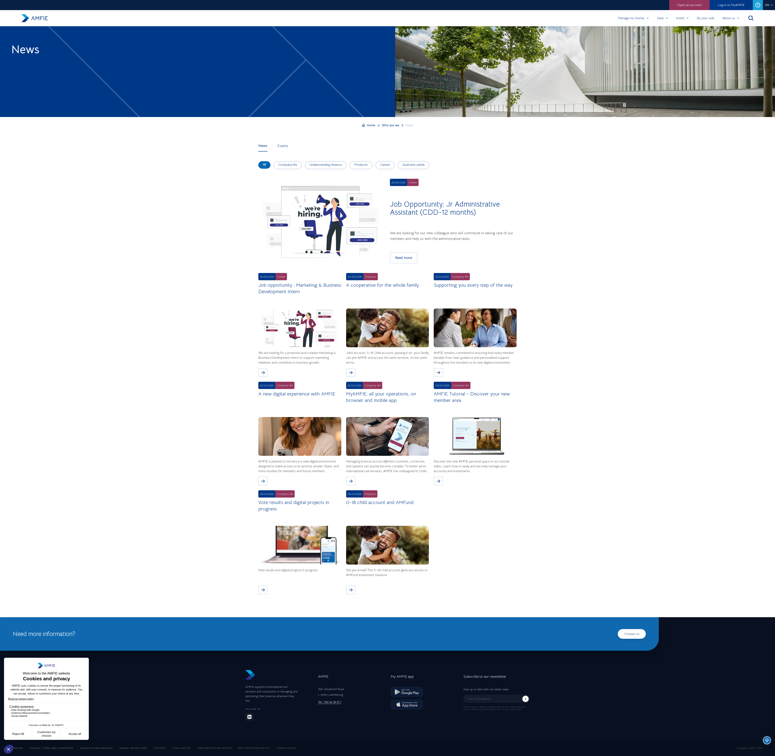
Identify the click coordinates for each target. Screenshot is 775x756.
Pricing (18, 748)
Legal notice (181, 748)
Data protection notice (214, 748)
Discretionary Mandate (96, 748)
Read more (403, 257)
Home (371, 125)
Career (385, 165)
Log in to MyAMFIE (731, 5)
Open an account (689, 5)
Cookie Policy (286, 748)
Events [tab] (283, 146)
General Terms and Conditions (52, 748)
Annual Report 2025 (133, 748)
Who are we (390, 125)
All (264, 164)
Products (361, 165)
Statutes (159, 748)
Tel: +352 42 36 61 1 (329, 702)
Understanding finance (326, 165)
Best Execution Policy (254, 748)
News (409, 125)
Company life (287, 165)
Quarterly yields (413, 165)
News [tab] (262, 145)
